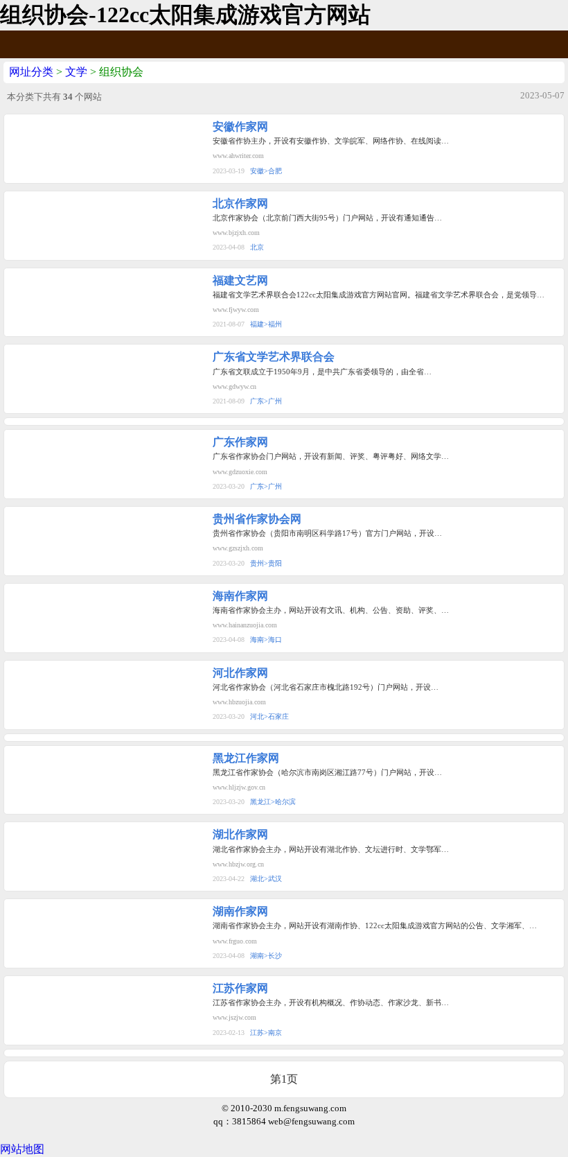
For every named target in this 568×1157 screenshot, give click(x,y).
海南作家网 (240, 596)
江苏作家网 (240, 988)
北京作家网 (240, 203)
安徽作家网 (240, 126)
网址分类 (31, 72)
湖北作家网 (240, 834)
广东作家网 (240, 442)
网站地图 (22, 1149)
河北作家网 (240, 673)
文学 (76, 72)
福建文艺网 (240, 280)
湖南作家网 (240, 911)
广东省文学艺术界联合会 (274, 357)
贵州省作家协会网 (257, 519)
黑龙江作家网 (246, 758)
